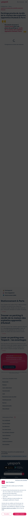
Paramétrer (6, 514)
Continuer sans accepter (21, 480)
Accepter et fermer (19, 514)
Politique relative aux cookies (9, 508)
